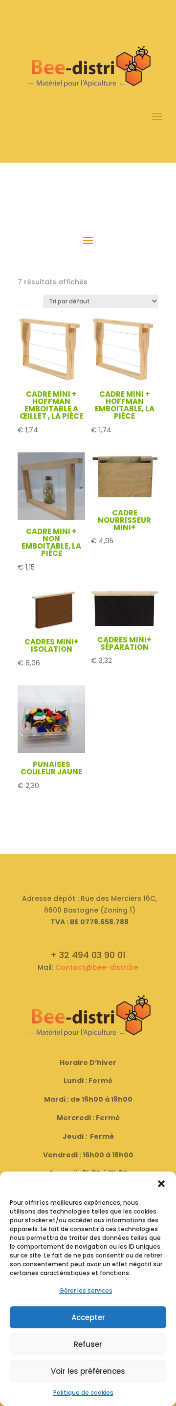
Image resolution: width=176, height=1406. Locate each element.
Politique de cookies (83, 1392)
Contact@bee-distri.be (96, 967)
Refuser (88, 1344)
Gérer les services (85, 1290)
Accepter (88, 1317)
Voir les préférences (88, 1371)
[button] (161, 1184)
